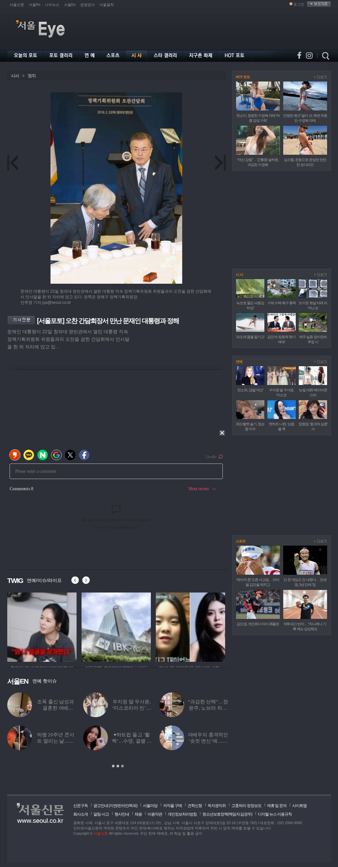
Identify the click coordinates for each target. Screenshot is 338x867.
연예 (239, 362)
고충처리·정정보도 (246, 805)
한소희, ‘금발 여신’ (250, 390)
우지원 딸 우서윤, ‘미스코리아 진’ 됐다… (131, 708)
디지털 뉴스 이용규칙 (275, 814)
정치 (32, 75)
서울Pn (34, 5)
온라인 (123, 805)
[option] (42, 626)
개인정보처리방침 (182, 814)
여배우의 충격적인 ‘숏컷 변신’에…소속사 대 (208, 741)
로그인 (298, 4)
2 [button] (118, 766)
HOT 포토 (243, 77)
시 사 (239, 274)
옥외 (132, 805)
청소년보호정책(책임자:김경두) (227, 814)
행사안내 (122, 814)
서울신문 (17, 5)
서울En (70, 5)
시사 (15, 75)
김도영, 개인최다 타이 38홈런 (258, 624)
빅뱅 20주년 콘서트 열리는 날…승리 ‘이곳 (55, 741)
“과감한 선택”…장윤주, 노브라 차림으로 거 (208, 708)
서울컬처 (106, 5)
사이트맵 (299, 805)
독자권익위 (217, 805)
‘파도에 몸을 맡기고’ (250, 337)
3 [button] (122, 766)
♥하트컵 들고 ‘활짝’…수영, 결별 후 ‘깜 (132, 741)
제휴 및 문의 (277, 805)
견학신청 (194, 805)
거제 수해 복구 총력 (281, 303)
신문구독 (80, 805)
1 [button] (113, 766)
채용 (138, 814)
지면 (113, 805)
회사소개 (80, 814)
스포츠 (241, 541)
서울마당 (150, 805)
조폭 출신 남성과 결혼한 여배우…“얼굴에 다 (55, 708)
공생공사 (87, 5)
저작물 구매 (172, 805)
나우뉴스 (52, 5)
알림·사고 (101, 814)
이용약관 (155, 814)
